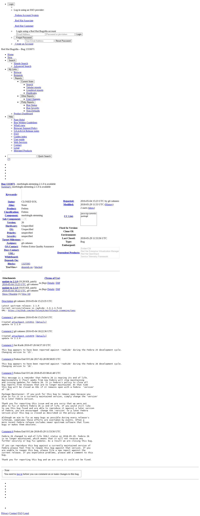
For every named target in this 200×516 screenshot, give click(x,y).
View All (25, 294)
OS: (12, 229)
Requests (18, 75)
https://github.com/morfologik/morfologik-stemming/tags (41, 310)
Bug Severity (32, 108)
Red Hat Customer (23, 26)
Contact (17, 145)
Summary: (6, 186)
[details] (41, 322)
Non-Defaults (33, 110)
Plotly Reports (27, 102)
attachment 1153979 (23, 336)
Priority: (11, 232)
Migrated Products (23, 150)
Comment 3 (7, 345)
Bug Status (31, 105)
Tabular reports (33, 87)
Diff (58, 283)
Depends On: (11, 260)
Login (11, 4)
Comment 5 (7, 373)
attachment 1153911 (23, 322)
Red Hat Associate (23, 20)
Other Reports (27, 96)
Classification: (11, 212)
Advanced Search (22, 66)
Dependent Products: (68, 252)
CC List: (68, 216)
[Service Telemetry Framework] (100, 256)
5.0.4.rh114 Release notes (26, 131)
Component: (11, 215)
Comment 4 (7, 359)
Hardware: (11, 226)
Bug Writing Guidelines (25, 122)
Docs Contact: (11, 250)
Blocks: (11, 263)
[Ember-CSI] (100, 248)
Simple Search (21, 63)
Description (7, 301)
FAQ (16, 133)
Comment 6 (7, 431)
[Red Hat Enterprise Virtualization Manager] (100, 251)
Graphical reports (34, 90)
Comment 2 (7, 331)
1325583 (25, 263)
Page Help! (19, 119)
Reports (18, 78)
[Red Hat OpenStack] (100, 254)
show (91, 208)
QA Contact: (11, 246)
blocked (38, 267)
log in (19, 474)
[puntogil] (89, 216)
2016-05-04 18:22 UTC (14, 290)
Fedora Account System (26, 15)
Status (11, 201)
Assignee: (12, 243)
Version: (11, 222)
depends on (27, 267)
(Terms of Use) (52, 278)
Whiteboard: (11, 256)
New (10, 57)
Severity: (11, 236)
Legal (16, 148)
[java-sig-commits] (89, 213)
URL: (11, 253)
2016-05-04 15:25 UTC (14, 284)
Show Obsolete (9, 294)
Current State (27, 81)
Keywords (11, 194)
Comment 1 (7, 317)
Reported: (68, 201)
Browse (17, 72)
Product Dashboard (23, 113)
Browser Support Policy (26, 128)
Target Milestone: (11, 239)
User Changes (33, 99)
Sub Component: (11, 219)
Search (12, 60)
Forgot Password (23, 37)
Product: (11, 208)
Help (11, 117)
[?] (9, 159)
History (109, 204)
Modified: (68, 204)
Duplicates (31, 93)
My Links (13, 69)
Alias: (11, 205)
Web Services (20, 142)
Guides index (20, 136)
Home (11, 54)
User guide (19, 139)
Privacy (5, 513)
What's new (19, 125)
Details (50, 283)
